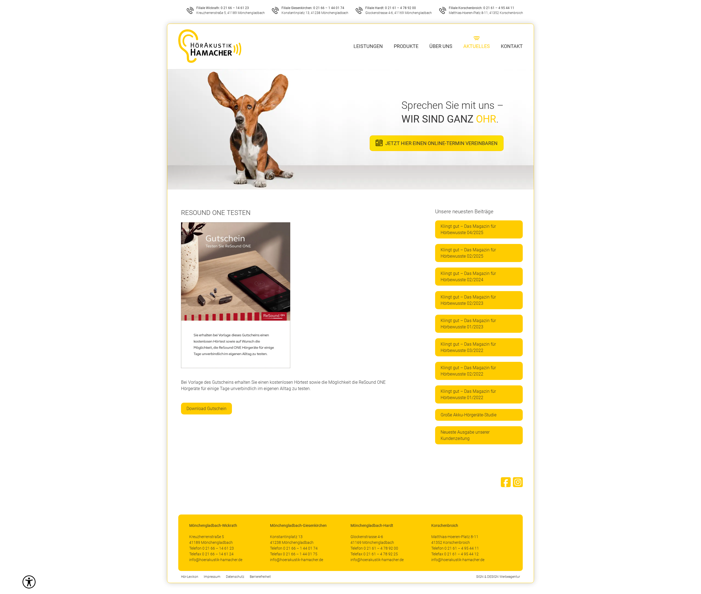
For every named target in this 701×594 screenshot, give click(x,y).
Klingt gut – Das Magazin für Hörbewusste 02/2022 (468, 371)
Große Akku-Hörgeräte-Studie (468, 414)
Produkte (406, 46)
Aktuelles (476, 46)
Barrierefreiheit (260, 577)
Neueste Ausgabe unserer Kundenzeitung (465, 435)
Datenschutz (235, 577)
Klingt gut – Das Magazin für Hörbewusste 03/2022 (468, 347)
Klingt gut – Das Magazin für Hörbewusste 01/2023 (468, 323)
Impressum (212, 577)
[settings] (29, 582)
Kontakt (512, 46)
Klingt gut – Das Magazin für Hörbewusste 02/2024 (468, 276)
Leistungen (368, 46)
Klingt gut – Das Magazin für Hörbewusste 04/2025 (468, 229)
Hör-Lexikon (189, 577)
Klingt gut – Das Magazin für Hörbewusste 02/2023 (468, 300)
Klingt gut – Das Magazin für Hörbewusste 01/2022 (468, 394)
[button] (12, 582)
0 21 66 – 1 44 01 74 (328, 8)
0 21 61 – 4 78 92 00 (400, 8)
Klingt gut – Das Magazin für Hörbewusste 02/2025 (468, 253)
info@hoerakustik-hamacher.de (215, 560)
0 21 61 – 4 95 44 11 (498, 8)
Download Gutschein (206, 408)
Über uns (440, 46)
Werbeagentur (509, 577)
